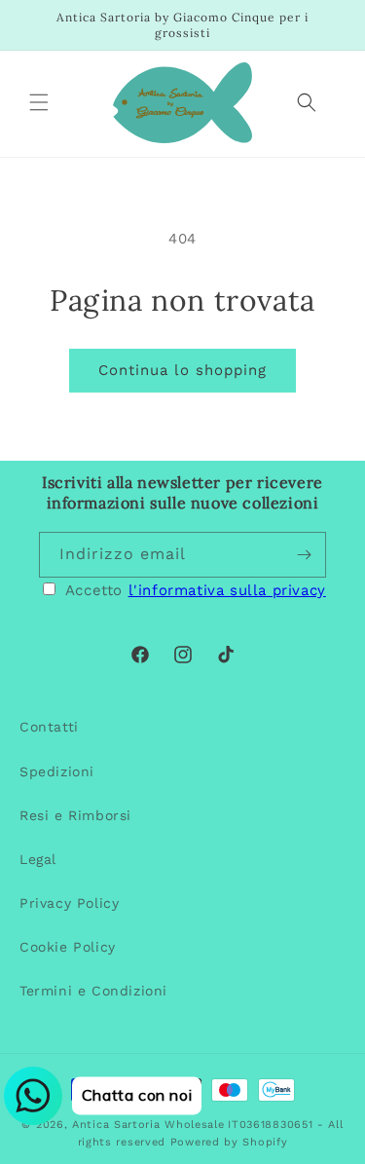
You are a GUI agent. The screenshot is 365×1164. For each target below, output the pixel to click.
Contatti (49, 726)
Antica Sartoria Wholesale (148, 1124)
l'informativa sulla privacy (227, 590)
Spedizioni (56, 771)
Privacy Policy (69, 903)
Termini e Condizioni (93, 990)
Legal (37, 859)
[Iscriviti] (303, 555)
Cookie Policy (67, 947)
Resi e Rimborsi (75, 815)
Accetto (195, 590)
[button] (39, 102)
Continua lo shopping (182, 370)
